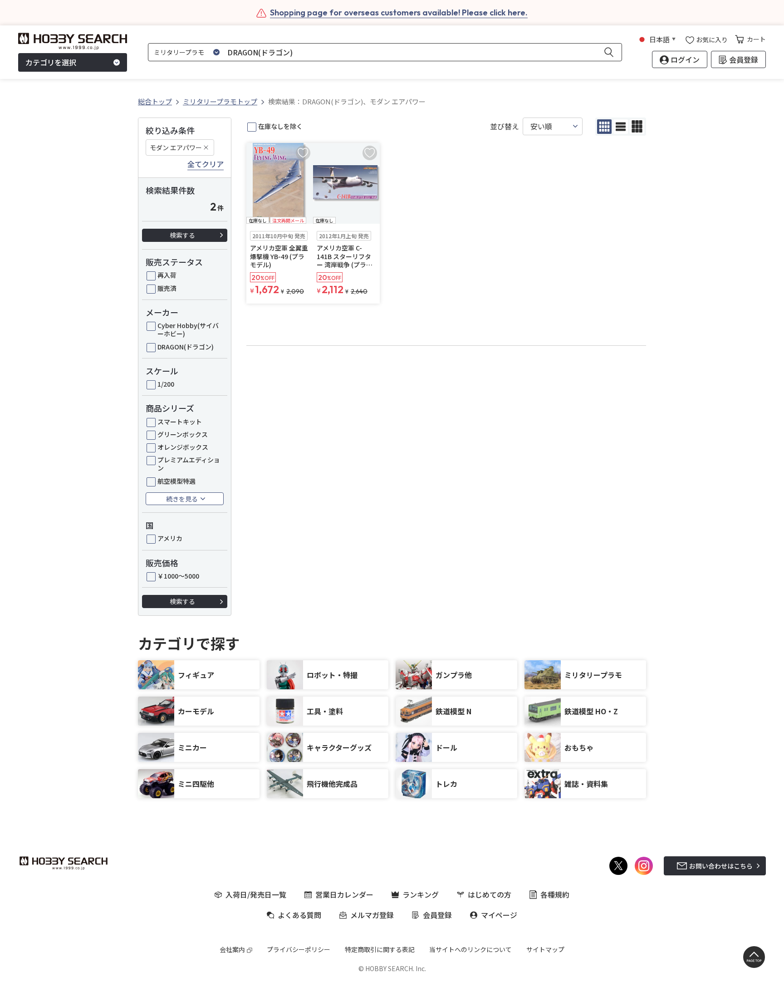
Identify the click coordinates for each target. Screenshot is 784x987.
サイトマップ (545, 949)
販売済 (166, 288)
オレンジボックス (182, 447)
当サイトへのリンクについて (470, 949)
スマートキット (179, 421)
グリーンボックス (182, 434)
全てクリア (205, 164)
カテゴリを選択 (50, 62)
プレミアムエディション (188, 464)
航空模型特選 (176, 481)
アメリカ (169, 538)
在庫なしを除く (280, 126)
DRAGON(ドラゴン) (185, 347)
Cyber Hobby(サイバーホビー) (188, 329)
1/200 (165, 384)
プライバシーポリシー (298, 949)
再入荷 (166, 275)
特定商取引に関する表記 (380, 949)
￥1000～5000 (178, 576)
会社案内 (232, 949)
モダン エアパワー (176, 147)
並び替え (504, 126)
